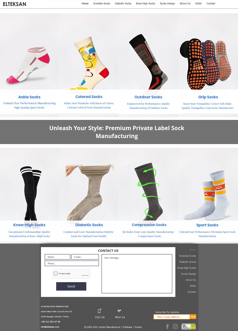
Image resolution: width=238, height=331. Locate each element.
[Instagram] (175, 326)
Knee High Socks (186, 268)
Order (193, 286)
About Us (191, 280)
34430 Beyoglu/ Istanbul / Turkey (55, 316)
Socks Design (188, 274)
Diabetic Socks (188, 262)
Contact (192, 292)
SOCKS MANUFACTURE (59, 306)
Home (193, 250)
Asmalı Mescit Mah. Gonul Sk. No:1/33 (56, 311)
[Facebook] (167, 326)
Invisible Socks (187, 256)
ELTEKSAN (45, 306)
